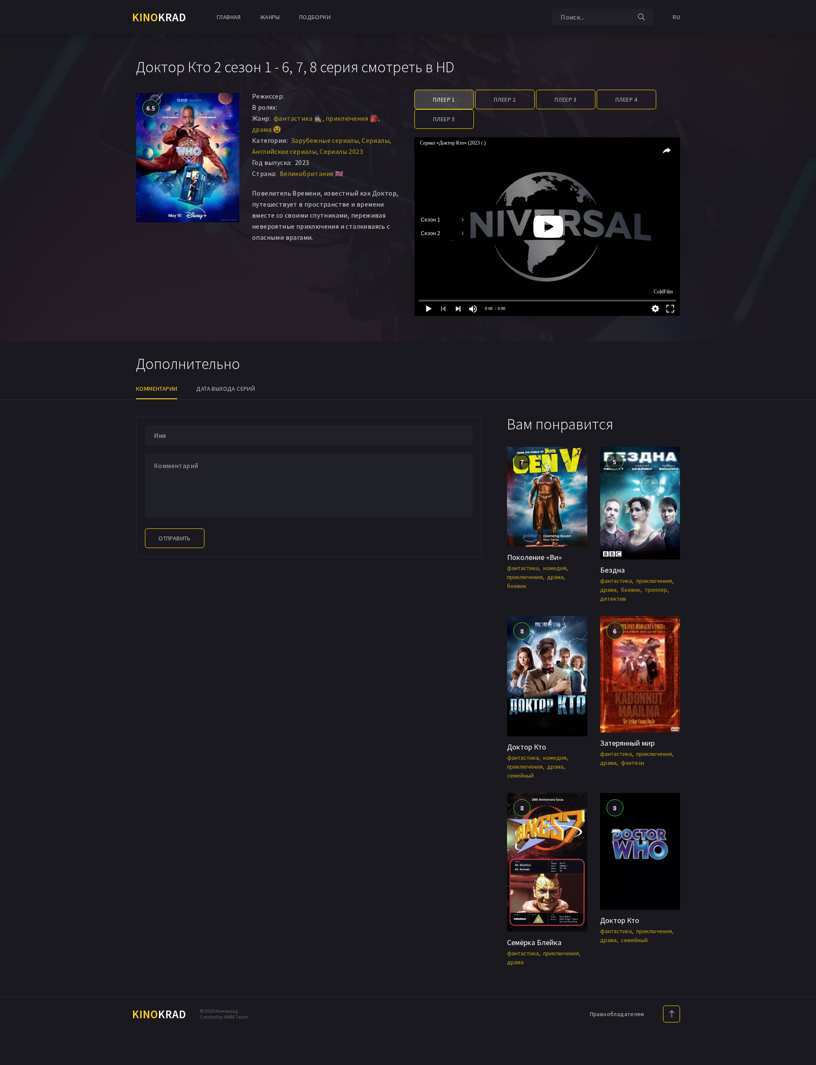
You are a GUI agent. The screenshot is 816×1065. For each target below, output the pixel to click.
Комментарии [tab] (156, 388)
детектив (613, 598)
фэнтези (632, 763)
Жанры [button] (270, 17)
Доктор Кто (526, 747)
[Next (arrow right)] (801, 532)
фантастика (523, 568)
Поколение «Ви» (534, 557)
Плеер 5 (444, 119)
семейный (520, 775)
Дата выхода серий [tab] (225, 388)
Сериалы (375, 140)
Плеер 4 (626, 99)
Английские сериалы (284, 151)
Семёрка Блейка (534, 942)
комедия (555, 568)
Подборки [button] (315, 17)
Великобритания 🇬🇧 (311, 173)
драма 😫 (267, 129)
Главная (229, 17)
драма (555, 577)
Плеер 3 (566, 99)
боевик (517, 586)
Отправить (175, 538)
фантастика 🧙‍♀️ (298, 118)
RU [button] (676, 17)
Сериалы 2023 (341, 151)
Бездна (612, 570)
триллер (656, 590)
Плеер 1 (444, 99)
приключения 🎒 (352, 118)
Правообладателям (617, 1014)
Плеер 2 (505, 99)
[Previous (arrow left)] (15, 532)
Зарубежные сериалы (325, 140)
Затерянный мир (627, 743)
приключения (525, 577)
